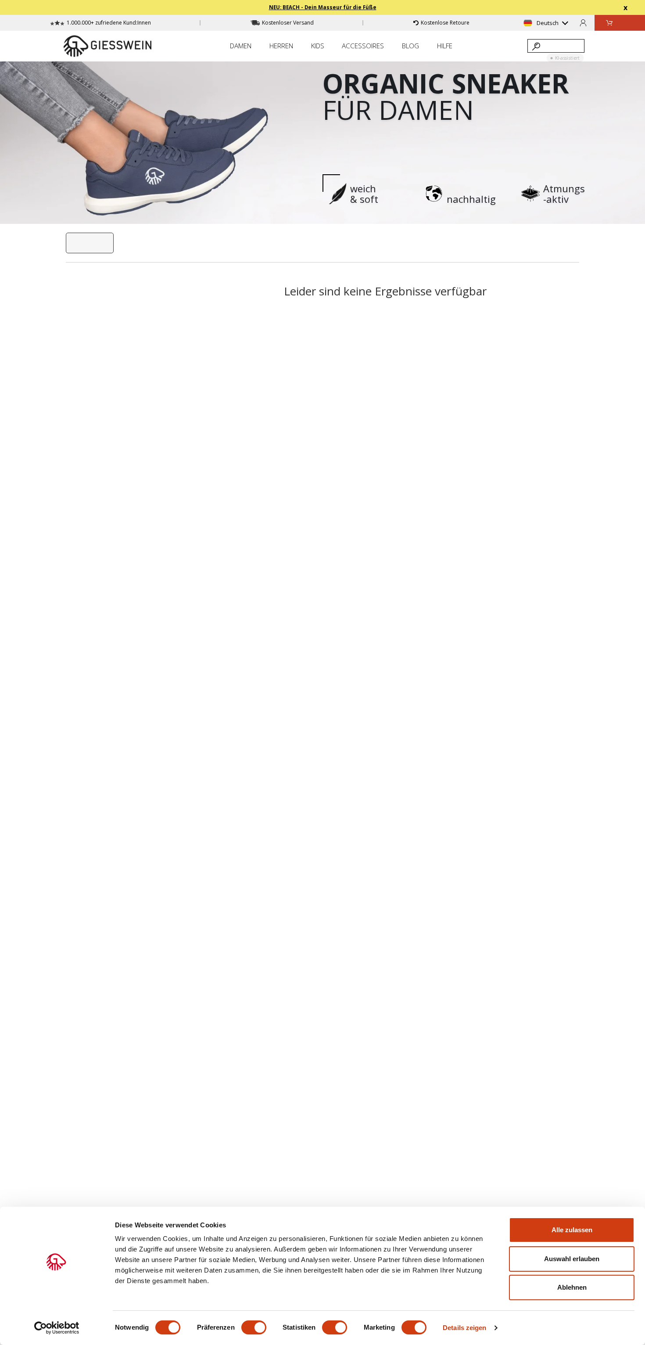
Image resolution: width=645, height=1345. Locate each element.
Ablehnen (572, 1287)
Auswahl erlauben (571, 1258)
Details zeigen (464, 1327)
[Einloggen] (583, 22)
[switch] (253, 1327)
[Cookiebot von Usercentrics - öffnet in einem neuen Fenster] (56, 1327)
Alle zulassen (572, 1230)
